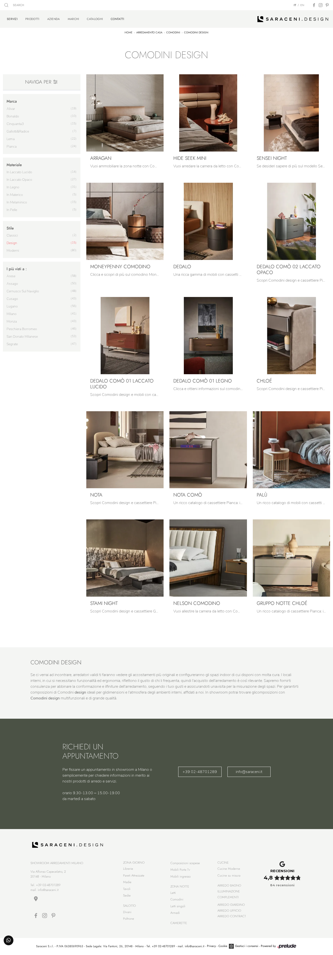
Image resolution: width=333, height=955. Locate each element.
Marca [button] (12, 101)
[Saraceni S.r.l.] (293, 19)
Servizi (12, 19)
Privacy (211, 946)
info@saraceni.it (249, 771)
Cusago (12, 298)
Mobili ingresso (180, 876)
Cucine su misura (228, 875)
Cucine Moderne (228, 868)
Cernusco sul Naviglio (23, 291)
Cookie (222, 946)
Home (128, 32)
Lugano (12, 306)
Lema (11, 139)
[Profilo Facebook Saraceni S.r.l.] (314, 5)
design (12, 243)
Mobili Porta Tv (180, 869)
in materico (15, 194)
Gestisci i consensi (246, 946)
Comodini (173, 32)
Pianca (12, 146)
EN (302, 5)
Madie (127, 882)
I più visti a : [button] (17, 269)
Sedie (127, 895)
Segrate (12, 344)
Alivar (11, 108)
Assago (12, 283)
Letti (173, 892)
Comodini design (196, 32)
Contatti (117, 19)
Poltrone (128, 918)
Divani (127, 912)
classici (12, 235)
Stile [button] (10, 228)
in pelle (12, 210)
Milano (12, 314)
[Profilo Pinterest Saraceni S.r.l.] (327, 5)
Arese (11, 276)
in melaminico (17, 202)
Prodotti (32, 19)
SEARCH (18, 5)
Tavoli (126, 889)
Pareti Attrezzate (133, 875)
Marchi (73, 19)
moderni (13, 250)
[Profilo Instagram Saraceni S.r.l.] (320, 5)
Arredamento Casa (149, 32)
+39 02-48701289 (200, 771)
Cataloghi (95, 19)
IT (295, 5)
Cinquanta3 (15, 124)
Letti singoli (177, 906)
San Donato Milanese (22, 336)
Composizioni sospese (185, 863)
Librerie (128, 868)
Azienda (53, 19)
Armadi (175, 912)
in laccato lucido (19, 172)
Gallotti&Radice (18, 131)
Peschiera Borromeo (22, 329)
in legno (13, 187)
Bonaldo (13, 116)
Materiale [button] (14, 164)
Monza (12, 321)
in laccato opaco (19, 179)
